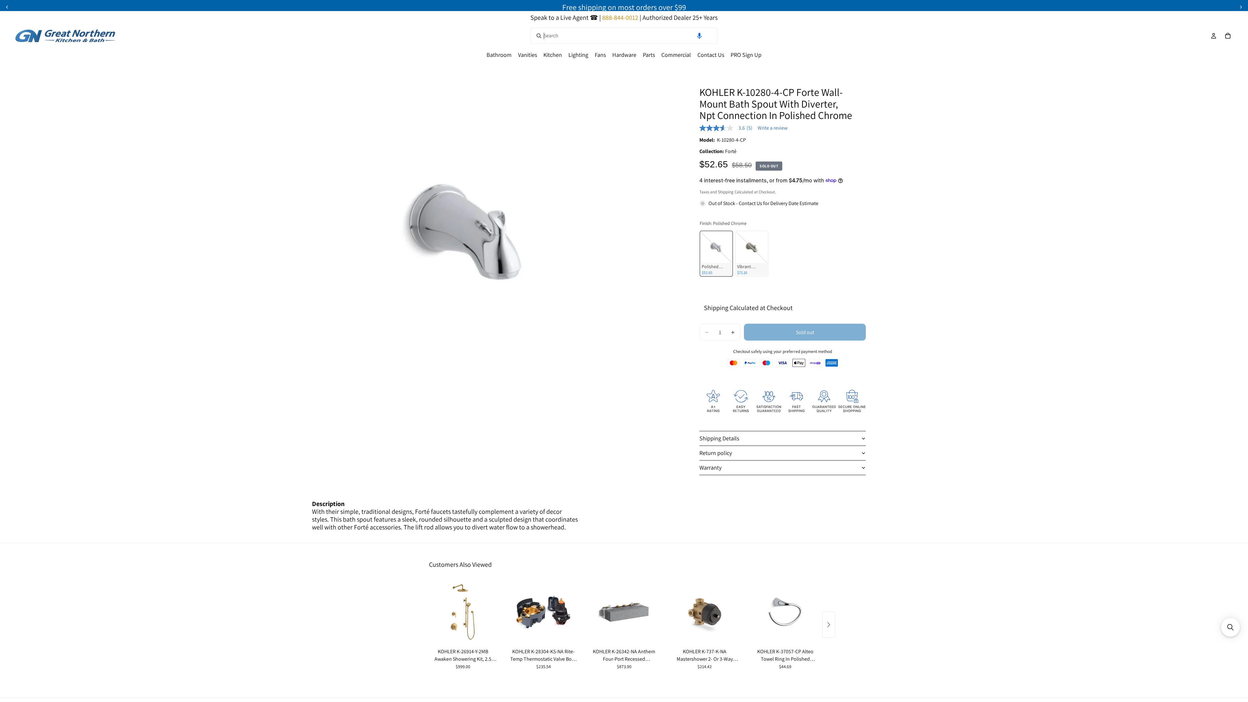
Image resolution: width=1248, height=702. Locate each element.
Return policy (715, 453)
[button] (699, 36)
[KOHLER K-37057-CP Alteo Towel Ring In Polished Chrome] (785, 611)
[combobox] (624, 36)
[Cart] (1228, 36)
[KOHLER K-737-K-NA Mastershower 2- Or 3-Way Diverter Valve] (704, 611)
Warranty (710, 467)
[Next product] (828, 625)
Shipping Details (719, 438)
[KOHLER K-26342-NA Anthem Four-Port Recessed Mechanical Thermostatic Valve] (624, 611)
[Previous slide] (7, 7)
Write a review (772, 128)
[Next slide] (1241, 7)
